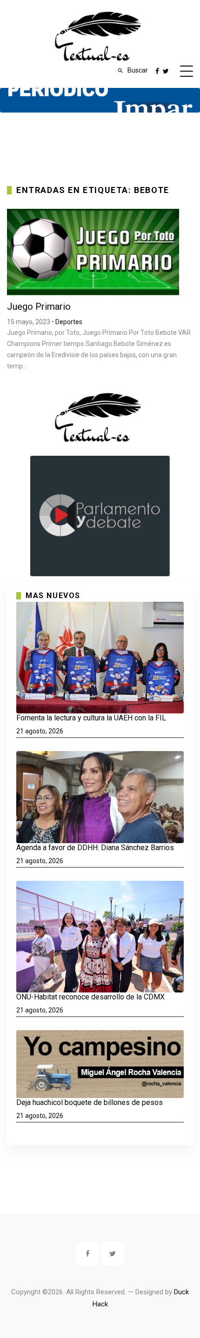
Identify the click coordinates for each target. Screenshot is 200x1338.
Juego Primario (39, 306)
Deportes (68, 322)
